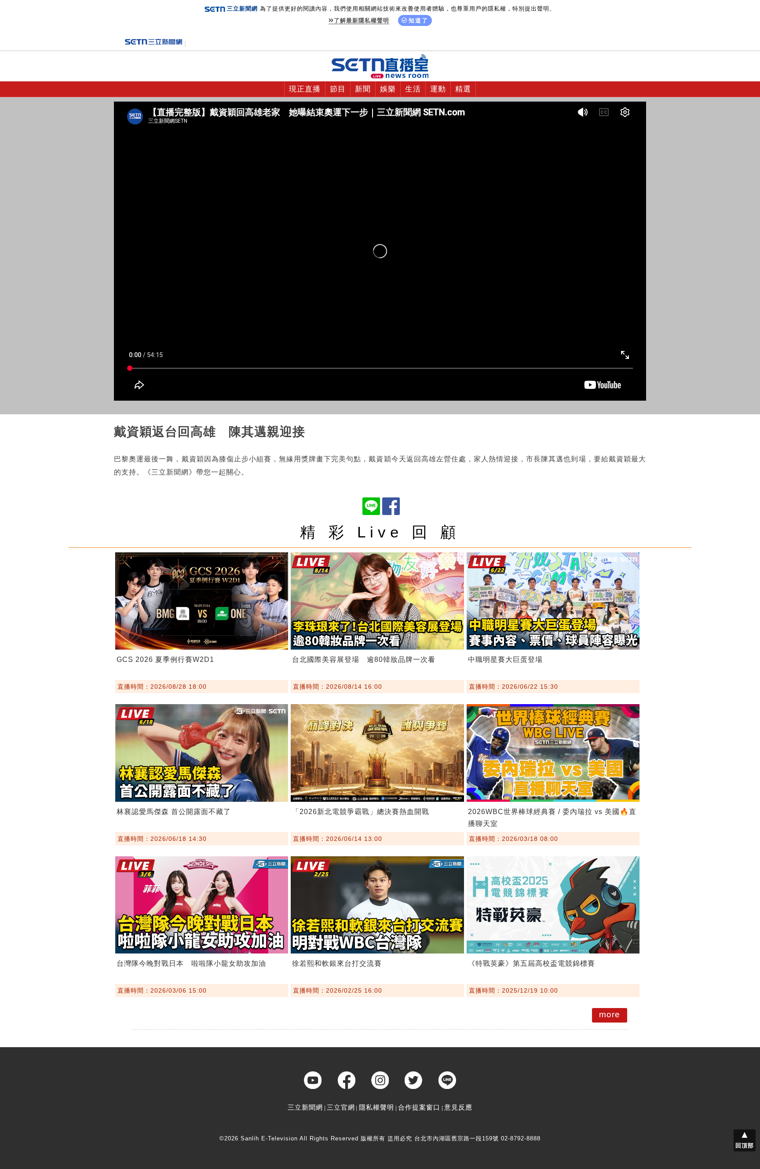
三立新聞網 (305, 1107)
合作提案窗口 (419, 1107)
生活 (413, 89)
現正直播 (305, 89)
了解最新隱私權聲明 (361, 20)
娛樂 (388, 89)
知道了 (418, 20)
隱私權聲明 (376, 1107)
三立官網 (341, 1107)
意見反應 (458, 1107)
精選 (463, 89)
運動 (438, 89)
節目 (338, 89)
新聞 (363, 89)
